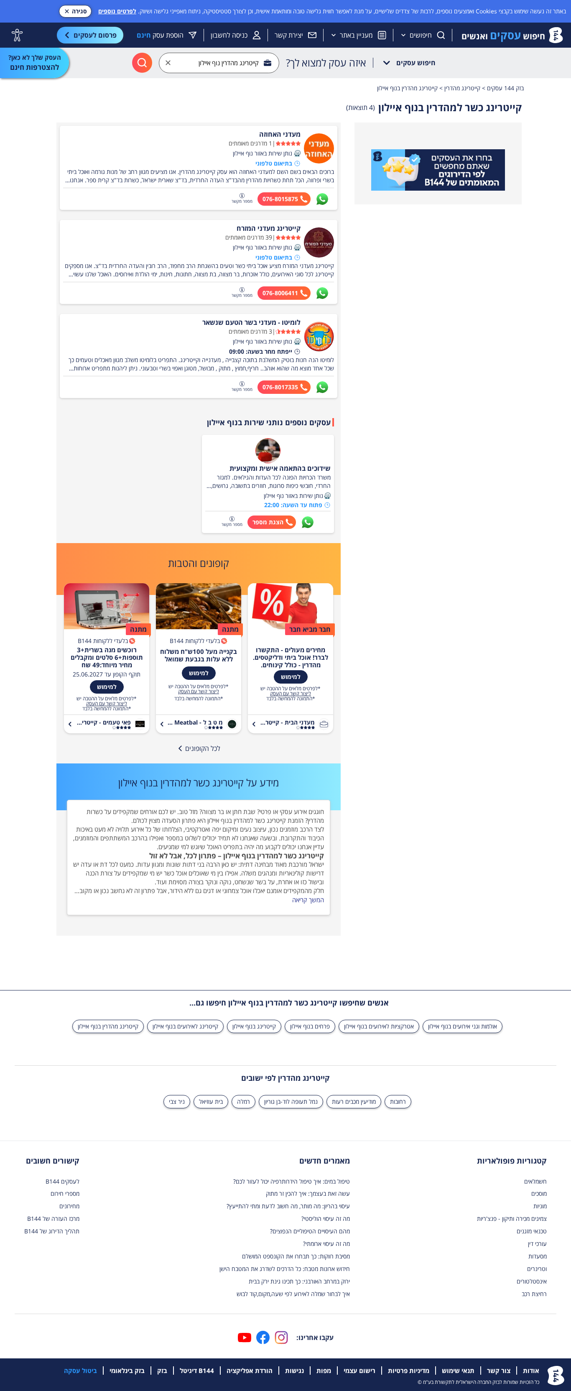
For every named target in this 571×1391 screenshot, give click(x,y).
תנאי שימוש (458, 1370)
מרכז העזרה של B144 (53, 1219)
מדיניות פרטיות (408, 1370)
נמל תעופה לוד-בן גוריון (291, 1101)
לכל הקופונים (202, 748)
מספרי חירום (65, 1193)
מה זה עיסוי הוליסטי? (325, 1219)
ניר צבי (177, 1101)
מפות (323, 1370)
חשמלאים (535, 1181)
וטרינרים (537, 1269)
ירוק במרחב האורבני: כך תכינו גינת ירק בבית (299, 1281)
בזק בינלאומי (127, 1370)
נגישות (294, 1370)
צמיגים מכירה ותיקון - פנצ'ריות (512, 1219)
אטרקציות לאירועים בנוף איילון (379, 1026)
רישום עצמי (359, 1370)
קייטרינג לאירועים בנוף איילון (185, 1026)
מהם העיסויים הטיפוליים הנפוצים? (310, 1231)
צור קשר (498, 1370)
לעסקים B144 (62, 1181)
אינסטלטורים (532, 1281)
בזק (162, 1370)
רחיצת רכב (534, 1294)
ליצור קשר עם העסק (290, 693)
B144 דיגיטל (197, 1370)
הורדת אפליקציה (250, 1370)
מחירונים (69, 1206)
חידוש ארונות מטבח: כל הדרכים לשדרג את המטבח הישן (284, 1269)
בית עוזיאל (211, 1101)
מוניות (540, 1206)
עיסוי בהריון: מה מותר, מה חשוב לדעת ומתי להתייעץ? (288, 1206)
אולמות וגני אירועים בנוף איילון (462, 1026)
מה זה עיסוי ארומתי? (326, 1244)
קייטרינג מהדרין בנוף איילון (108, 1026)
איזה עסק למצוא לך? (326, 62)
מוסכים (539, 1193)
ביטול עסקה (80, 1370)
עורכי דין (537, 1244)
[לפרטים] (438, 170)
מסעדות (537, 1256)
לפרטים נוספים (117, 11)
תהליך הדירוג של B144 (51, 1231)
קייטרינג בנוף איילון (254, 1026)
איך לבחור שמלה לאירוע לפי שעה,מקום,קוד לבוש (293, 1294)
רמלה (243, 1101)
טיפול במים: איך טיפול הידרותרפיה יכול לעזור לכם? (291, 1181)
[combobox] (219, 63)
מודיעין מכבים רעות (354, 1101)
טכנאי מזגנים (532, 1231)
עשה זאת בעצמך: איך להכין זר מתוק (308, 1193)
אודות (531, 1370)
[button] (297, 153)
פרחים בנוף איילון (310, 1026)
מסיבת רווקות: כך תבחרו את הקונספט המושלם (296, 1256)
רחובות (398, 1101)
